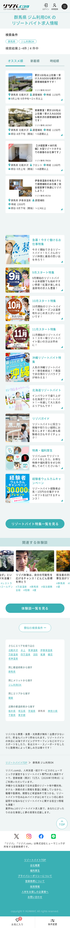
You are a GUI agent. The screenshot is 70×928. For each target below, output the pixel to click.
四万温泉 (25, 655)
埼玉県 (22, 711)
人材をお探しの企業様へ (35, 891)
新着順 (35, 61)
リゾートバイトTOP (16, 762)
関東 (10, 698)
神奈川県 (52, 711)
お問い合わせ (35, 896)
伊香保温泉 (46, 650)
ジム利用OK (27, 41)
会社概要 (35, 865)
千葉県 (12, 715)
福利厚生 (35, 870)
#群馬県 (34, 586)
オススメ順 (15, 61)
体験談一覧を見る (35, 608)
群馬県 (11, 41)
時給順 (54, 61)
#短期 (26, 590)
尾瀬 (42, 655)
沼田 (35, 655)
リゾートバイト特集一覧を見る (35, 523)
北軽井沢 (13, 650)
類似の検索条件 (33, 628)
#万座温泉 (22, 586)
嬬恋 (50, 655)
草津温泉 (33, 650)
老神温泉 (13, 659)
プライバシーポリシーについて (35, 875)
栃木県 (12, 711)
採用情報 (35, 886)
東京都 (22, 715)
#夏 (35, 590)
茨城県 (31, 711)
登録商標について (35, 881)
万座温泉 (13, 655)
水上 (23, 650)
